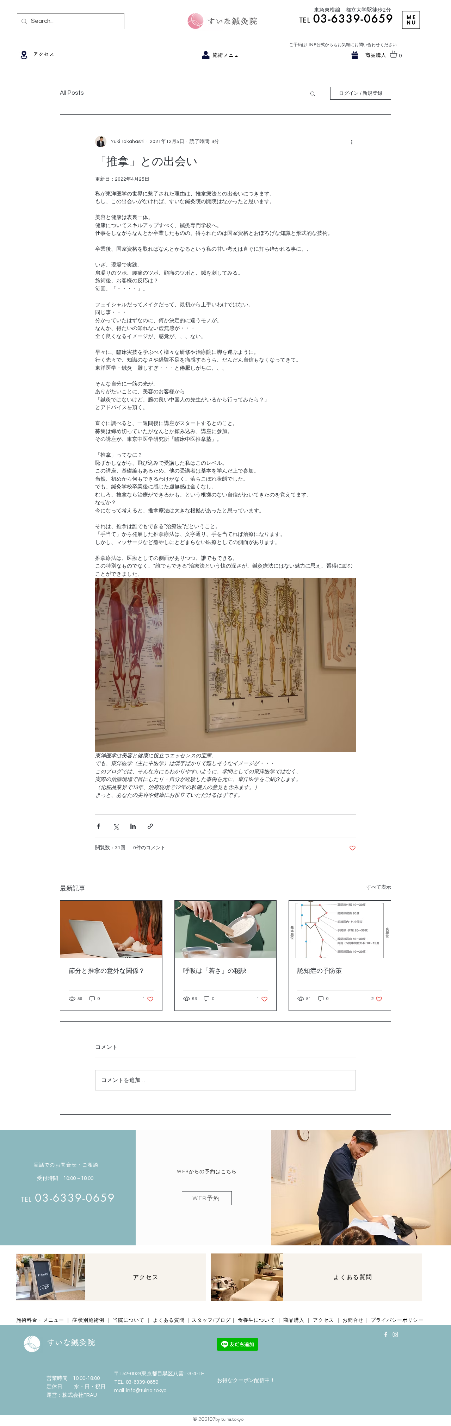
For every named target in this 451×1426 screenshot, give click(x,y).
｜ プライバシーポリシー (394, 1320)
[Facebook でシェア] (98, 826)
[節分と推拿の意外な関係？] (111, 929)
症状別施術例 (88, 1320)
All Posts (72, 93)
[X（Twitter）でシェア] (115, 826)
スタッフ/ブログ (211, 1320)
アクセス (323, 1320)
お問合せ (353, 1320)
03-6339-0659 (142, 1382)
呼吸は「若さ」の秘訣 (215, 971)
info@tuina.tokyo (146, 1390)
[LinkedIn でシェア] (133, 826)
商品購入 (293, 1320)
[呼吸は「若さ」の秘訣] (226, 929)
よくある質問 (169, 1320)
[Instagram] (395, 1334)
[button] (411, 20)
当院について (129, 1320)
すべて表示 (378, 887)
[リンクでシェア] (150, 826)
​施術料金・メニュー (41, 1320)
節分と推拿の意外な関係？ (107, 971)
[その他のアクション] (351, 141)
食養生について (256, 1320)
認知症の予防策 (319, 971)
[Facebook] (385, 1334)
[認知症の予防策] (340, 929)
